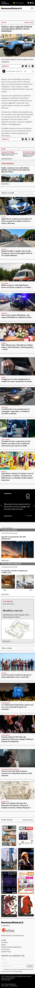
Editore (3, 945)
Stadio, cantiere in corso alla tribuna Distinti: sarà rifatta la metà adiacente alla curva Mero (15, 170)
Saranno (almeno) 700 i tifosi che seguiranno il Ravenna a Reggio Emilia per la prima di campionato (17, 739)
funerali (4, 343)
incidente (4, 313)
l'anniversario (5, 703)
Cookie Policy (13, 986)
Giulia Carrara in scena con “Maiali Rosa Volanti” (9, 154)
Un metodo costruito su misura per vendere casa (14, 572)
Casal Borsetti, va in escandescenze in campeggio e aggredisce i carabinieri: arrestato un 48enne (15, 411)
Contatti (3, 940)
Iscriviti (30, 966)
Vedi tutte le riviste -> (28, 819)
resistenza (4, 407)
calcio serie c (5, 735)
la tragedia (4, 283)
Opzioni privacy (6, 951)
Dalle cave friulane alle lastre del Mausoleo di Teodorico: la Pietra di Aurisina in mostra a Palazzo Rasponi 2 (16, 805)
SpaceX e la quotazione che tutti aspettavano (13, 538)
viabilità (3, 249)
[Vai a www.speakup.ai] (33, 71)
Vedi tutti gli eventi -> (7, 158)
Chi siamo (4, 942)
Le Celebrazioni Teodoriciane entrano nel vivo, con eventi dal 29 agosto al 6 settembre (17, 707)
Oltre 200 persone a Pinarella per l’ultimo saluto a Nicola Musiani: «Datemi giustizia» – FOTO (17, 347)
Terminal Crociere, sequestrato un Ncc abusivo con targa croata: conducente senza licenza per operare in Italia (16, 443)
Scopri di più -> (5, 183)
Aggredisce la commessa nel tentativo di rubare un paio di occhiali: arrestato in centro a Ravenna (16, 221)
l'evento (4, 673)
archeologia (5, 801)
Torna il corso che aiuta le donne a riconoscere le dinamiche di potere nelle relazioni (16, 773)
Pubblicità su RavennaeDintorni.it (11, 947)
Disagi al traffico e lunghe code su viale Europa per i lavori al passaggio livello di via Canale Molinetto (16, 253)
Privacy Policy (5, 949)
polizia (3, 217)
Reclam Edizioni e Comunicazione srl (12, 935)
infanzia (3, 471)
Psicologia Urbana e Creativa (10, 769)
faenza (3, 377)
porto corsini (5, 439)
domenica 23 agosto (8, 152)
